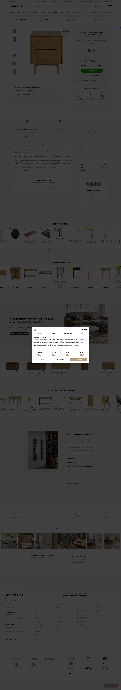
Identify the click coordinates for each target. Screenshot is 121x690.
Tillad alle (79, 359)
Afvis (42, 359)
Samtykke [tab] (39, 333)
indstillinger (84, 344)
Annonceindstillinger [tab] (67, 333)
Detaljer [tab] (53, 333)
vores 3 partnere (40, 339)
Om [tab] (82, 333)
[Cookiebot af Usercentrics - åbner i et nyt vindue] (81, 329)
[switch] (53, 355)
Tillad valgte (60, 359)
